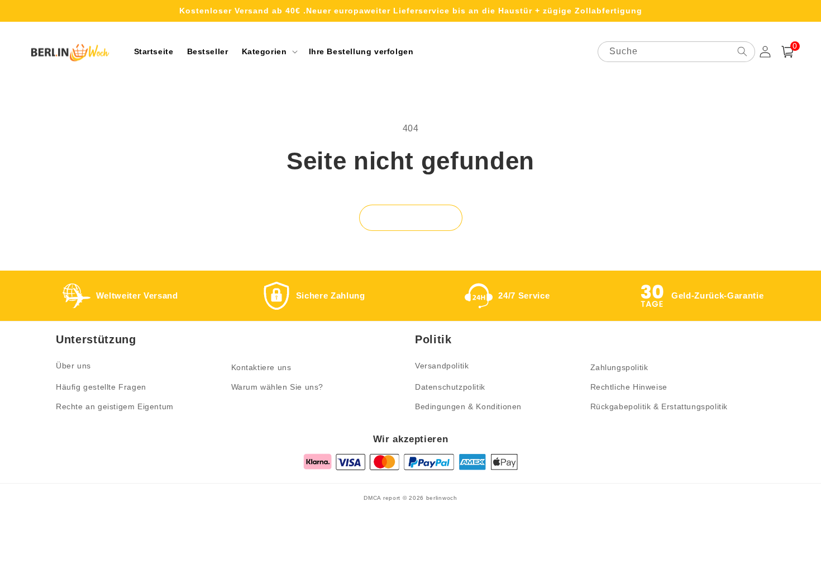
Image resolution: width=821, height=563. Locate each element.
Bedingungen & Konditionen (468, 406)
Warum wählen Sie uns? (277, 386)
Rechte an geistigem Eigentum (115, 406)
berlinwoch (441, 498)
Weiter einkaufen (411, 218)
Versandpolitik (442, 365)
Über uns (73, 365)
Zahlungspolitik (619, 367)
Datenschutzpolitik (450, 386)
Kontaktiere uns (261, 367)
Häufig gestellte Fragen (101, 386)
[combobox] (676, 51)
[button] (268, 51)
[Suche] (742, 51)
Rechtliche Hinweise (628, 386)
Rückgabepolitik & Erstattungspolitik (659, 406)
